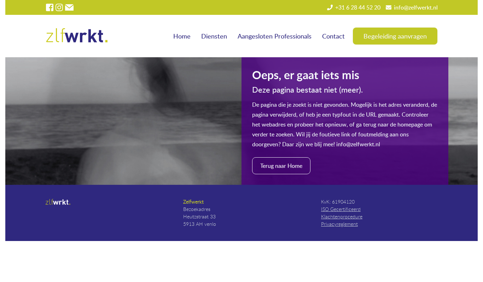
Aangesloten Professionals (275, 35)
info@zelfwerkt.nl (416, 7)
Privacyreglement (339, 224)
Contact (333, 35)
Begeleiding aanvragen (395, 35)
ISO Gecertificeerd (341, 209)
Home (182, 35)
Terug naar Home (281, 166)
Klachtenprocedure (341, 216)
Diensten (214, 35)
